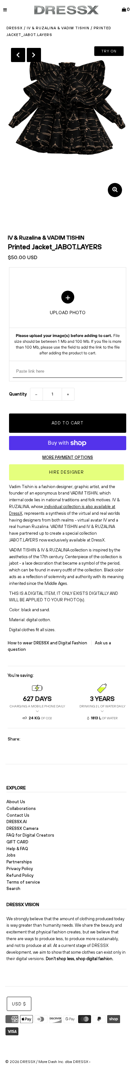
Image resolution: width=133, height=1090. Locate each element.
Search (13, 888)
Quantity (18, 394)
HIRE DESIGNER (66, 472)
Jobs (10, 855)
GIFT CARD (17, 842)
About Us (15, 801)
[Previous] (18, 55)
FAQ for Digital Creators (30, 835)
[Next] (34, 55)
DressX (14, 28)
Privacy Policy (19, 868)
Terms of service (23, 882)
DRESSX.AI (16, 821)
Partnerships (19, 861)
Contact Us (17, 815)
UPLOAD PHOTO (67, 323)
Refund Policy (20, 875)
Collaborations (21, 808)
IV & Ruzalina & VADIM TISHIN (58, 28)
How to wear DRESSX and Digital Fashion (48, 642)
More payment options (67, 457)
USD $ (19, 1004)
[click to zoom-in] (115, 190)
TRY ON (109, 51)
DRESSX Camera (22, 828)
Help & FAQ (17, 848)
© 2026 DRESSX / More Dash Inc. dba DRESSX (46, 1061)
